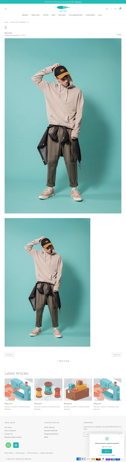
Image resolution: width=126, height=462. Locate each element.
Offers (45, 15)
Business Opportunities (13, 437)
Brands (25, 15)
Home (6, 22)
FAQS (46, 437)
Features (61, 15)
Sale (100, 15)
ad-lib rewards (49, 427)
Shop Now (78, 2)
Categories (90, 15)
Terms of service (32, 453)
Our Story (8, 427)
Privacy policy (20, 453)
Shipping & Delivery (51, 434)
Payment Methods (50, 431)
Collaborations (75, 15)
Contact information (46, 453)
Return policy (9, 453)
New (53, 15)
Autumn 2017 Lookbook (18, 22)
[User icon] (115, 9)
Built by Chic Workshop (23, 459)
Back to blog (64, 361)
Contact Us (9, 434)
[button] (6, 8)
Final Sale (35, 15)
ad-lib (13, 459)
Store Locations (10, 431)
